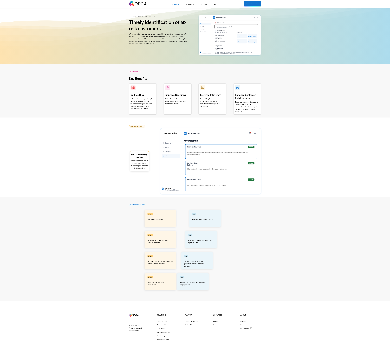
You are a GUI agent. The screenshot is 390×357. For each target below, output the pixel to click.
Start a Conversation (252, 4)
